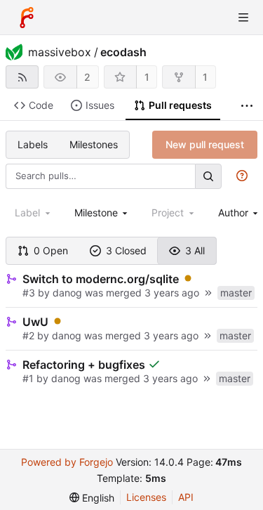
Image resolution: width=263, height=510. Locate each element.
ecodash (123, 52)
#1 (29, 378)
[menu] (91, 498)
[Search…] (208, 176)
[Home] (26, 17)
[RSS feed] (22, 77)
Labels (33, 144)
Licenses (146, 497)
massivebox (59, 52)
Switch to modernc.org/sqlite (100, 279)
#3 (30, 293)
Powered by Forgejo (67, 462)
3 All (195, 250)
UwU (35, 322)
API (186, 497)
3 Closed (126, 250)
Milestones (93, 144)
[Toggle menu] (243, 17)
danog (67, 293)
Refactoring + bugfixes (83, 365)
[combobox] (102, 212)
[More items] (246, 105)
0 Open (51, 250)
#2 (29, 335)
